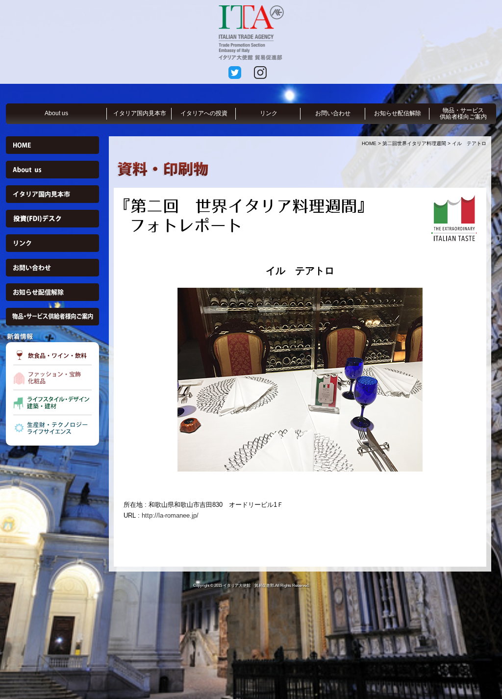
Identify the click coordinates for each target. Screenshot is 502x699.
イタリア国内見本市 (139, 113)
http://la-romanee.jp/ (170, 515)
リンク (268, 113)
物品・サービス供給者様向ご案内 (463, 113)
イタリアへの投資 (203, 113)
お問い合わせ (333, 113)
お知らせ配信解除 (397, 113)
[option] (300, 380)
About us (56, 113)
